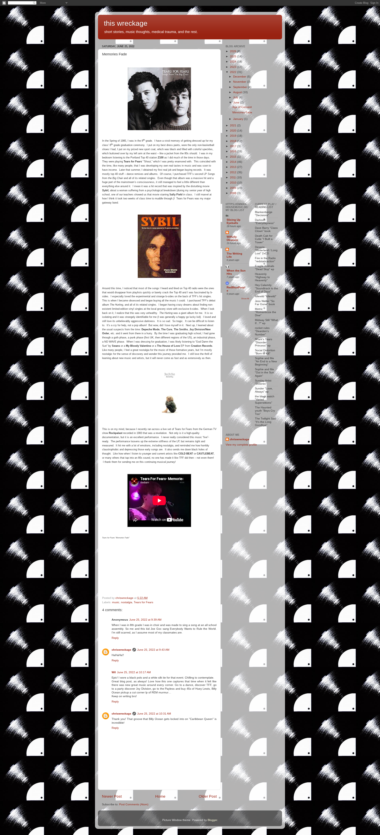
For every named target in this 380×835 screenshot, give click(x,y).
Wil (114, 672)
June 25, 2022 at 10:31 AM (154, 713)
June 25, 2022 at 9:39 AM (145, 619)
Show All (245, 298)
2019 (233, 135)
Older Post (208, 796)
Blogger (212, 820)
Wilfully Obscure (232, 238)
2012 (233, 172)
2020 (233, 130)
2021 (233, 125)
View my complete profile (241, 444)
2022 (233, 72)
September (240, 87)
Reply (115, 637)
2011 (233, 177)
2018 (233, 141)
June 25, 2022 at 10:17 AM (134, 672)
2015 (233, 156)
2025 (233, 56)
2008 (233, 193)
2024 (233, 61)
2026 (233, 51)
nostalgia (126, 602)
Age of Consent (242, 107)
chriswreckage (121, 649)
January (238, 118)
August (238, 92)
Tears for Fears (143, 602)
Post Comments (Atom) (133, 804)
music (115, 602)
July (236, 97)
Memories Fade (242, 112)
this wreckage (125, 23)
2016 (233, 151)
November (240, 81)
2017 (233, 146)
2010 (233, 182)
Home (160, 796)
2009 (233, 188)
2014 (233, 161)
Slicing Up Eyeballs (233, 221)
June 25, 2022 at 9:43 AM (153, 649)
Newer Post (112, 796)
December (240, 76)
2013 (233, 167)
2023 (233, 66)
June (236, 102)
